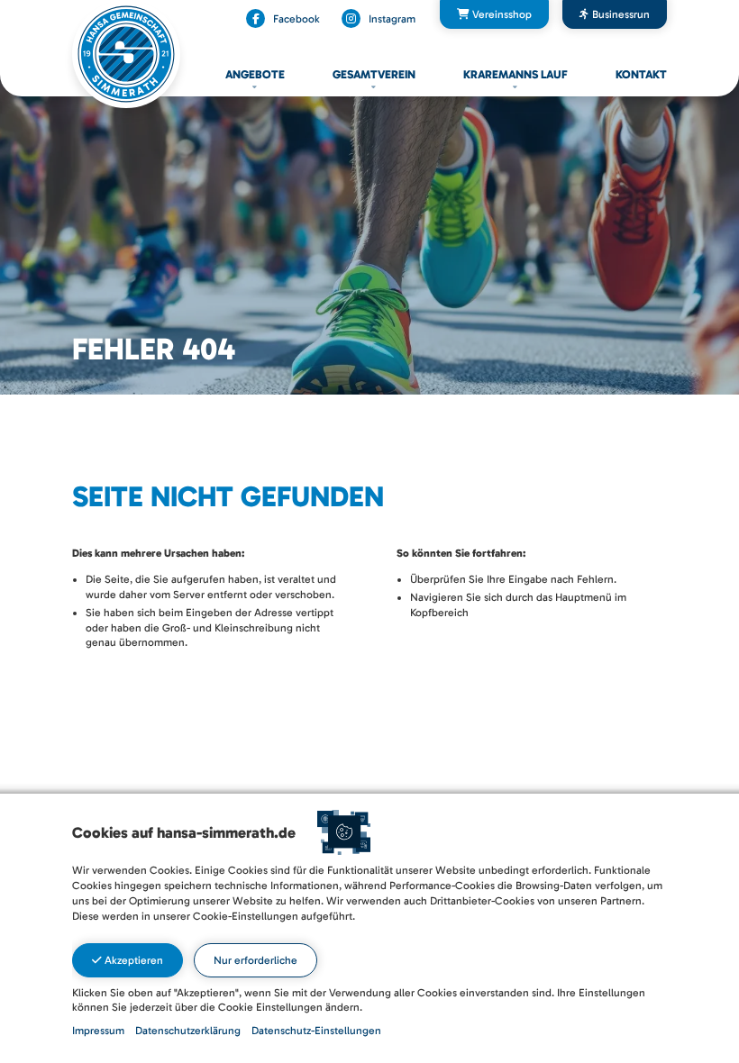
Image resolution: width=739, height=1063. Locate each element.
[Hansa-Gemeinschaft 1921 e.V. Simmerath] (126, 53)
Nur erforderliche (255, 960)
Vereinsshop (501, 14)
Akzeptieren (132, 960)
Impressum (98, 1030)
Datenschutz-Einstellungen (316, 1030)
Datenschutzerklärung (188, 1030)
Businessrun (619, 14)
